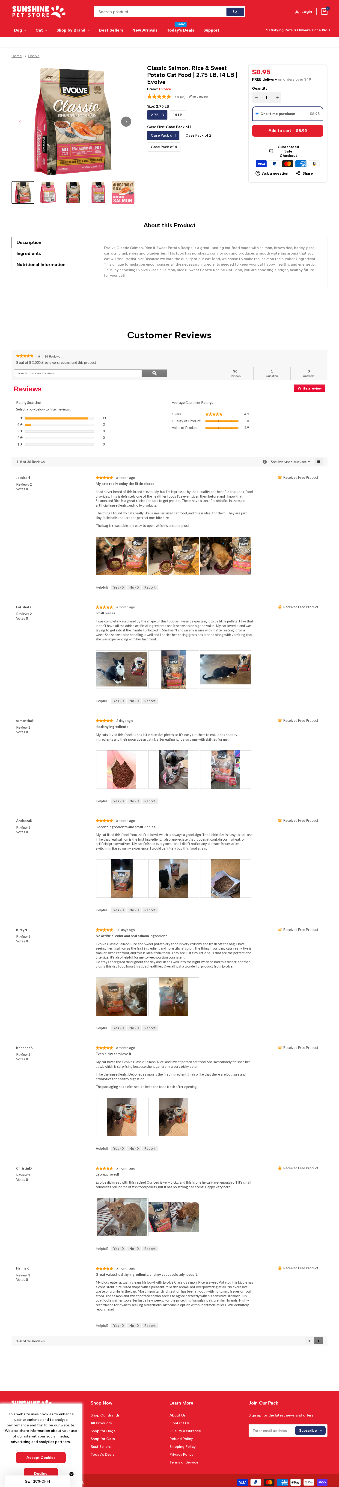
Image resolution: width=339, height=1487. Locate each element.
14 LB (177, 115)
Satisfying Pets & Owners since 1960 (298, 30)
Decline (41, 1473)
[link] (24, 356)
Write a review (198, 96)
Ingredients (29, 253)
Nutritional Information (41, 264)
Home (17, 56)
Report (150, 587)
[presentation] (122, 556)
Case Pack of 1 (163, 135)
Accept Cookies (40, 1457)
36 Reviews (54, 356)
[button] (318, 1340)
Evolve (33, 56)
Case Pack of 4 (164, 147)
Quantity (260, 88)
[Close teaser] (71, 1474)
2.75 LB (157, 115)
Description (29, 242)
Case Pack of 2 (198, 135)
